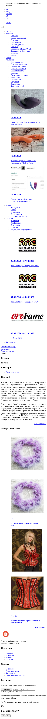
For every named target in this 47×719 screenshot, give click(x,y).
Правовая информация (15, 675)
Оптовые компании (19, 64)
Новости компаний (18, 38)
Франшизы (15, 77)
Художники (15, 84)
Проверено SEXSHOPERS (22, 49)
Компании (10, 60)
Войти (8, 23)
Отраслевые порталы (19, 75)
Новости (9, 33)
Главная (9, 31)
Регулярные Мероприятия (21, 229)
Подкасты (15, 82)
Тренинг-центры (17, 71)
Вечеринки (15, 225)
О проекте (10, 669)
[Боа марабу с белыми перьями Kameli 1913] (26, 475)
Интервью (15, 40)
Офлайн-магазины (18, 69)
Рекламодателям (12, 671)
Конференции (16, 223)
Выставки (15, 221)
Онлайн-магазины (18, 66)
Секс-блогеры (16, 79)
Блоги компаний (17, 86)
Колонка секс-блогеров (20, 51)
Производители (17, 62)
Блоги (8, 58)
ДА (3, 716)
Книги (13, 55)
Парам (13, 210)
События (14, 47)
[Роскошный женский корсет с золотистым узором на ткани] (26, 572)
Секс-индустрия (17, 44)
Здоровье (14, 53)
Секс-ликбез (16, 42)
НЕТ (8, 716)
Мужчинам (15, 212)
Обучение (15, 227)
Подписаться (6, 689)
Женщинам (15, 207)
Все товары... (40, 627)
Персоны (14, 73)
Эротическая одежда (19, 216)
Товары (9, 205)
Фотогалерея (11, 342)
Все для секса (16, 214)
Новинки (14, 36)
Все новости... (40, 424)
